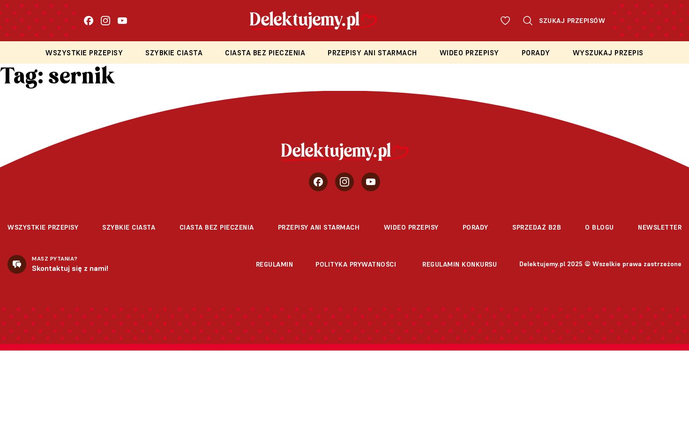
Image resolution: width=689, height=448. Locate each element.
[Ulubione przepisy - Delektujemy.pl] (505, 20)
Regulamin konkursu (459, 264)
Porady (536, 52)
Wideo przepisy (469, 52)
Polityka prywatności (355, 264)
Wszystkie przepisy (84, 52)
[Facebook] (88, 20)
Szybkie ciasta (173, 52)
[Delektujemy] (345, 151)
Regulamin (274, 264)
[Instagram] (105, 20)
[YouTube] (122, 20)
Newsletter (660, 227)
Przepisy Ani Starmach (372, 52)
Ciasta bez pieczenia (265, 52)
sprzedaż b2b (536, 227)
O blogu (599, 227)
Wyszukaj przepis (608, 52)
